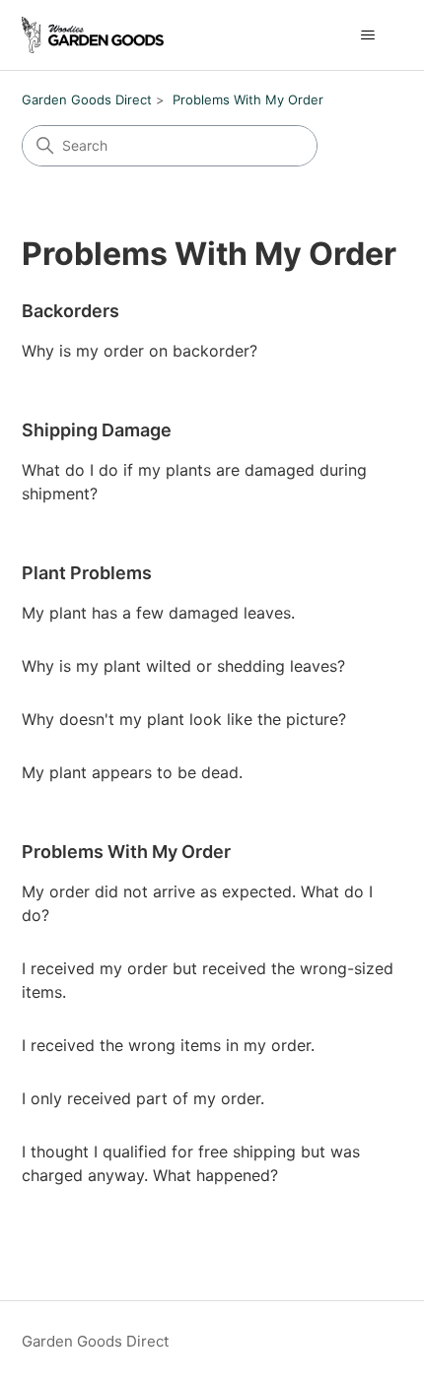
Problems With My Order (248, 99)
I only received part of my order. (143, 1098)
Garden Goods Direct (87, 99)
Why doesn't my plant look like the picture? (184, 719)
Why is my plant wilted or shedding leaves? (183, 666)
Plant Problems (87, 572)
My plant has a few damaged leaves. (158, 613)
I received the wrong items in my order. (168, 1045)
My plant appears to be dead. (132, 772)
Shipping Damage (97, 430)
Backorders (70, 310)
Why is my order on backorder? (139, 351)
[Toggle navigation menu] (368, 35)
